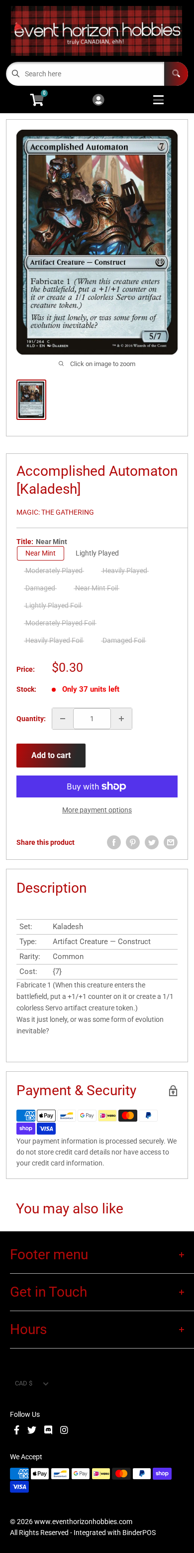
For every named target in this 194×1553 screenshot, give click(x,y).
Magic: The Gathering (55, 512)
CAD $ (23, 1383)
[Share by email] (171, 842)
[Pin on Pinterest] (133, 842)
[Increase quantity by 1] (121, 718)
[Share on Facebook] (114, 842)
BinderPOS (139, 1533)
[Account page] (98, 100)
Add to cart (51, 755)
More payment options (97, 810)
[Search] (176, 74)
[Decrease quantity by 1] (62, 718)
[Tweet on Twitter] (152, 842)
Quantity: (31, 719)
